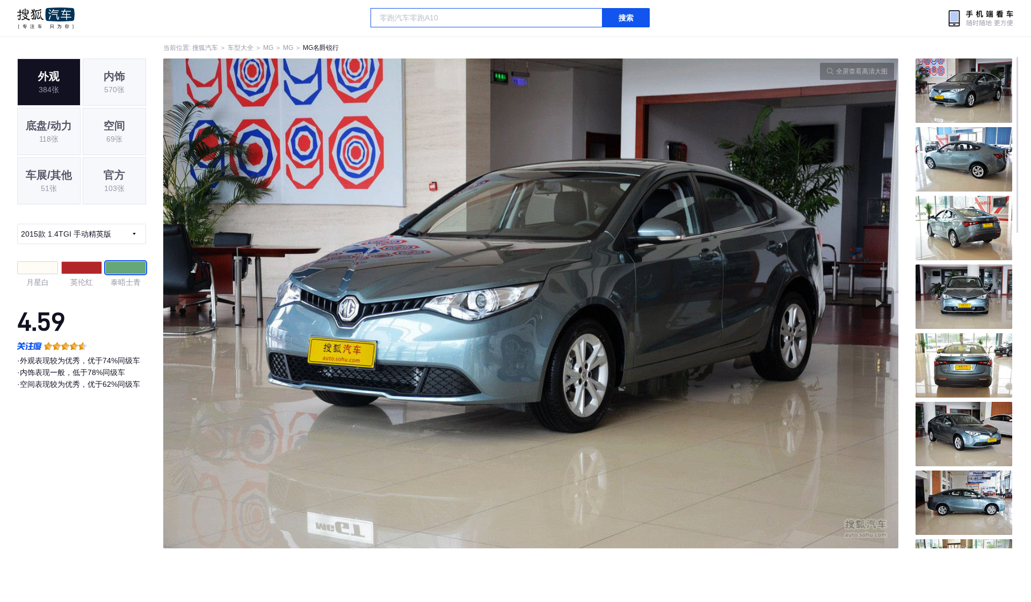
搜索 (626, 17)
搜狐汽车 (46, 18)
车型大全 (240, 48)
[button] (347, 303)
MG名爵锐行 (321, 48)
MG (268, 48)
